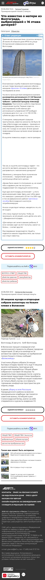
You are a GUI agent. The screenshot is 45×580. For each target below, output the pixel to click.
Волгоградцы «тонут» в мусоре (21, 467)
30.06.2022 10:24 (7, 9)
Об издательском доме (13, 495)
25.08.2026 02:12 (7, 292)
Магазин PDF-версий (11, 499)
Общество (15, 31)
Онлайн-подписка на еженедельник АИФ (21, 502)
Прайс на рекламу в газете (25, 492)
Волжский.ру (8, 358)
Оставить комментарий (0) (18, 256)
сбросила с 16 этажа (18, 88)
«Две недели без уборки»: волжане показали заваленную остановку (25, 461)
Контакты (6, 492)
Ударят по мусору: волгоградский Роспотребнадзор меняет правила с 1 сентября (23, 476)
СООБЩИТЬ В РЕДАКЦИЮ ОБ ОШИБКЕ (18, 505)
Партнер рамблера (20, 569)
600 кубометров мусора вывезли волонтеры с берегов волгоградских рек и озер (26, 454)
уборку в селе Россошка (20, 390)
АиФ (18, 339)
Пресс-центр (31, 495)
